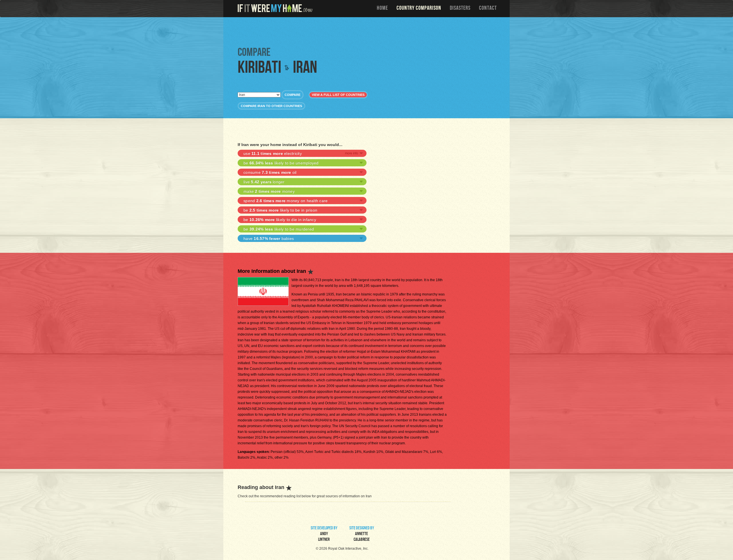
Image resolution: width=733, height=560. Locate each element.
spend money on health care (285, 200)
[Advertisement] (368, 31)
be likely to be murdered (278, 229)
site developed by (324, 534)
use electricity (272, 153)
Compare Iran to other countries (271, 106)
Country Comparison (419, 8)
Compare (292, 94)
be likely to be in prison (280, 210)
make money (269, 191)
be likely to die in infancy (279, 219)
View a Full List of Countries (338, 94)
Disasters (460, 8)
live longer (264, 182)
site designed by (361, 534)
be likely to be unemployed (281, 163)
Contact (488, 8)
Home (382, 8)
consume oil (270, 172)
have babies (268, 238)
